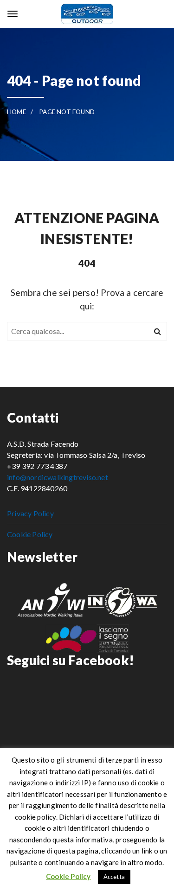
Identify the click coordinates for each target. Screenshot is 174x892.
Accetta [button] (114, 876)
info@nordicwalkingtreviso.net (57, 477)
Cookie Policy (30, 534)
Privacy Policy (30, 513)
